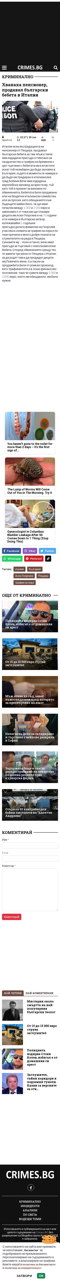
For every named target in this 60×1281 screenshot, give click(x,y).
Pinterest (36, 558)
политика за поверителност (23, 1267)
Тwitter (49, 550)
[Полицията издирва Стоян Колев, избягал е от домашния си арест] (30, 616)
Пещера (43, 575)
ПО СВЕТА (30, 1214)
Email (5, 852)
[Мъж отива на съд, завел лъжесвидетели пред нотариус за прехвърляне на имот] (30, 692)
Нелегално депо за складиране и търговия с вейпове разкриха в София (29, 737)
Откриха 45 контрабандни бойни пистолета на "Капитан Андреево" (28, 812)
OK (41, 1276)
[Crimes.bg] (30, 1175)
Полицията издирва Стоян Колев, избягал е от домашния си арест (28, 624)
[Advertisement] (30, 32)
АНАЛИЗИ (30, 1210)
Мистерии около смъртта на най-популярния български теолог (41, 1006)
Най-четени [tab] (13, 993)
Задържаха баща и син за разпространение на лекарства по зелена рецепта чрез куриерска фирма (29, 773)
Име (5, 839)
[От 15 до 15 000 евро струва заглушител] (30, 654)
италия (19, 569)
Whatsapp (14, 558)
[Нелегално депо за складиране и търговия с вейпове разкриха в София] (30, 729)
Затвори (24, 1276)
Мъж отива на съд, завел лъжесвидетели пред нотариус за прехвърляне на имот (29, 699)
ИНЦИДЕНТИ (30, 1206)
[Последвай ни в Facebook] (31, 1187)
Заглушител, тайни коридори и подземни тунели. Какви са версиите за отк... (42, 1082)
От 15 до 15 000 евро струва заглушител (25, 663)
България (35, 569)
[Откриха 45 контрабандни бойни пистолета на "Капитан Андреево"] (30, 805)
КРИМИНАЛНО (17, 77)
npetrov (7, 139)
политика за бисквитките (39, 1264)
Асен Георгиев (24, 575)
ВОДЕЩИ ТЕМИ (30, 1219)
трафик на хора (24, 582)
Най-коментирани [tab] (39, 993)
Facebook (13, 550)
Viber (32, 550)
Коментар (9, 865)
